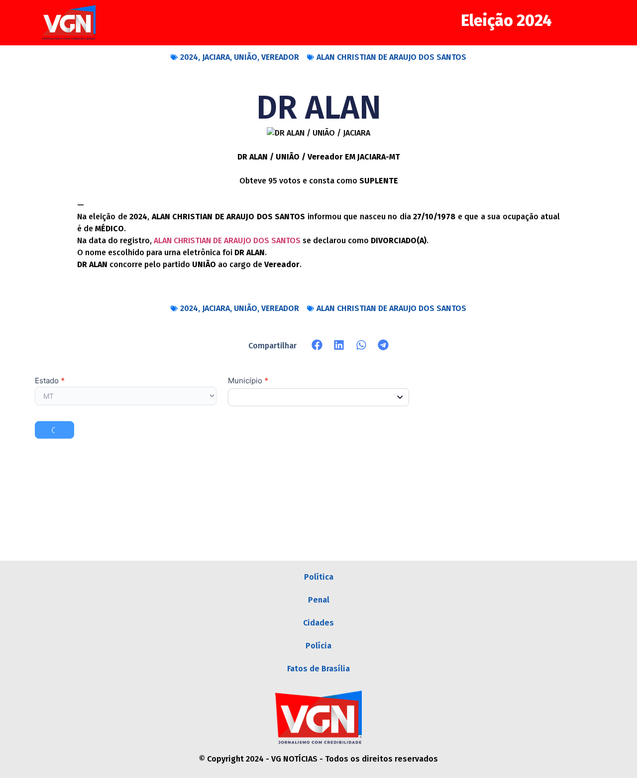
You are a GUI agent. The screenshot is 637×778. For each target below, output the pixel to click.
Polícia (318, 645)
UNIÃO (245, 57)
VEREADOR (280, 57)
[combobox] (319, 397)
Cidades (318, 622)
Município (248, 381)
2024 (189, 57)
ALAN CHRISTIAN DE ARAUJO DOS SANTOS (391, 57)
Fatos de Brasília (318, 668)
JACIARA (216, 57)
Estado (50, 381)
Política (318, 577)
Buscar (54, 430)
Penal (318, 600)
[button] (317, 345)
